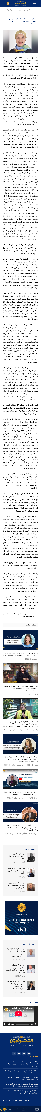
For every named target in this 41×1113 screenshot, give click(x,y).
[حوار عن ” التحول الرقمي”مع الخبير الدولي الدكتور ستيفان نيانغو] (31, 857)
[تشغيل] (36, 1024)
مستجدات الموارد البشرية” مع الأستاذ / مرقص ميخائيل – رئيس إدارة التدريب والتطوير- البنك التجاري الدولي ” (22, 827)
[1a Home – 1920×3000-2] (20, 1112)
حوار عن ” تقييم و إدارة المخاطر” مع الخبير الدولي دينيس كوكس (16, 885)
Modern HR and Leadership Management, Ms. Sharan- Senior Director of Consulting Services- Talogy (21, 688)
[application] (20, 1016)
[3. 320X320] (21, 934)
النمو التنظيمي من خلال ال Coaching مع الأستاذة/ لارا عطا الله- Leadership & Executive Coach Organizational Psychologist (21, 759)
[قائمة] (34, 3)
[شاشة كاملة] (5, 1024)
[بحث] (8, 3)
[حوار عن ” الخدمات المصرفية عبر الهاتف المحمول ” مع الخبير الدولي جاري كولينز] (31, 969)
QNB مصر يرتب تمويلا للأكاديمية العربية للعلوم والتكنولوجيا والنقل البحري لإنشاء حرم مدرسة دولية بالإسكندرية (22, 1064)
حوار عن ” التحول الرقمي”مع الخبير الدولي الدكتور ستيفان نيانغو (16, 856)
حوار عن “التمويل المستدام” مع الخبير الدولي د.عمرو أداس (15, 870)
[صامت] (9, 1024)
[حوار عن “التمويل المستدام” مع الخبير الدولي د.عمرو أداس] (31, 872)
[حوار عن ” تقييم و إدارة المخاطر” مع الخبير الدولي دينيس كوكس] (31, 887)
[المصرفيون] (20, 3)
